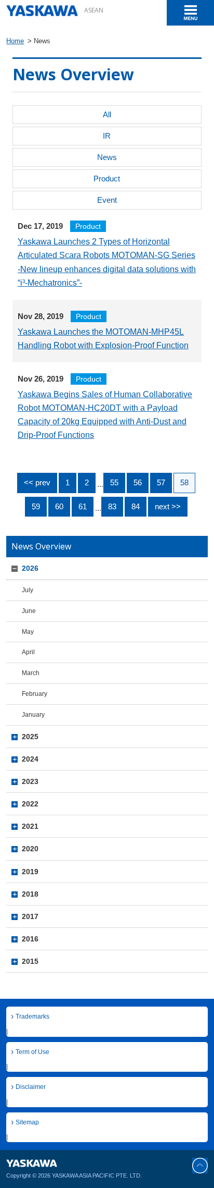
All (107, 114)
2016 (30, 939)
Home (15, 41)
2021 (30, 826)
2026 (30, 568)
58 (184, 482)
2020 (30, 848)
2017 (30, 916)
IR (107, 135)
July (27, 589)
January (33, 714)
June (29, 610)
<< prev (37, 482)
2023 (30, 781)
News (107, 157)
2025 (30, 736)
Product (106, 178)
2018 (30, 894)
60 (59, 506)
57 (161, 482)
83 (112, 506)
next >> (168, 506)
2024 (30, 759)
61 (82, 506)
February (34, 693)
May (28, 631)
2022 (30, 804)
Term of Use (32, 1051)
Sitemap (27, 1122)
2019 (30, 871)
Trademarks (32, 1016)
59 (36, 506)
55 (114, 482)
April (28, 651)
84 (135, 506)
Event (107, 199)
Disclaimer (31, 1086)
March (30, 672)
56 (137, 482)
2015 (30, 961)
